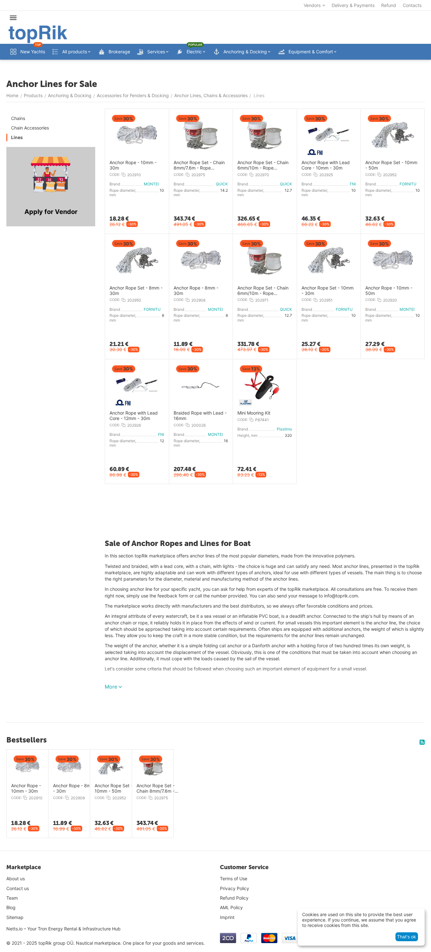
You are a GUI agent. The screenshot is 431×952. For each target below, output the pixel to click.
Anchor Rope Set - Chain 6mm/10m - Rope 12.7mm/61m (262, 290)
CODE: (114, 174)
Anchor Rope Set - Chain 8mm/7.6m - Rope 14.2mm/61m (199, 165)
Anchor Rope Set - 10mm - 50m (391, 165)
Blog (11, 907)
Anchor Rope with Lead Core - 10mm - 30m (326, 165)
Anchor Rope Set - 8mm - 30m (135, 290)
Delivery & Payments (353, 5)
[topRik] (38, 34)
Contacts (412, 5)
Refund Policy (234, 898)
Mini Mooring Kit (253, 413)
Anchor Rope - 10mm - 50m (388, 290)
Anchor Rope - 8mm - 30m (196, 290)
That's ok (406, 936)
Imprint (227, 917)
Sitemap (14, 917)
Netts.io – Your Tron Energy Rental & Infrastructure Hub (63, 928)
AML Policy (231, 907)
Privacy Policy (234, 888)
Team (12, 898)
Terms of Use (233, 878)
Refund (388, 5)
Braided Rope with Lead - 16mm (200, 415)
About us (15, 878)
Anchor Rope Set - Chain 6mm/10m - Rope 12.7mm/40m (262, 165)
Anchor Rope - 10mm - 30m (132, 165)
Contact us (17, 888)
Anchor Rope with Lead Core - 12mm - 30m (133, 415)
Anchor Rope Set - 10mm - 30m (328, 290)
